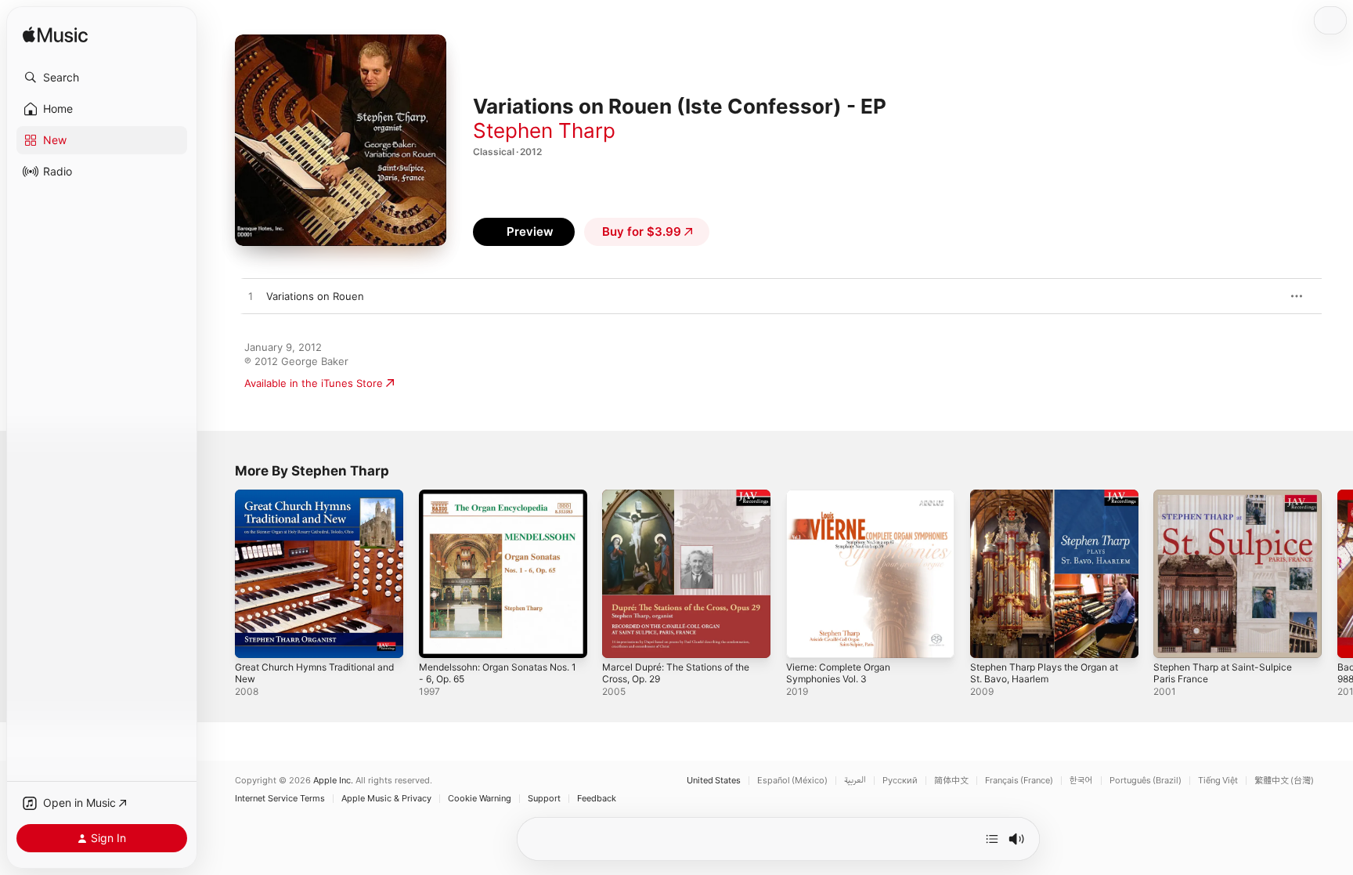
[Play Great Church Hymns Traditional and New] (254, 638)
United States (714, 780)
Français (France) (1019, 780)
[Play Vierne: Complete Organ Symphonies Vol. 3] (805, 638)
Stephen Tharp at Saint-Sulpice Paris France (1229, 502)
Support (544, 798)
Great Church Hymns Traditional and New (313, 502)
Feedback (596, 798)
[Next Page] (1337, 573)
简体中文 (951, 780)
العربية (855, 780)
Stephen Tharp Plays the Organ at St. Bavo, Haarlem (1053, 502)
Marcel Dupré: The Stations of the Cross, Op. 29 (685, 502)
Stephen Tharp (544, 130)
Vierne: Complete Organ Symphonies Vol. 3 (845, 502)
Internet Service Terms (280, 798)
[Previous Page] (219, 573)
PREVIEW (1263, 296)
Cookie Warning (479, 798)
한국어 (1081, 780)
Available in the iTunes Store (313, 383)
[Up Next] (992, 839)
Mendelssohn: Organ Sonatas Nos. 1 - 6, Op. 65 (491, 502)
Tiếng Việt (1218, 780)
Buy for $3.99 (641, 231)
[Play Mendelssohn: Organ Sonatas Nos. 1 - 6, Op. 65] (438, 638)
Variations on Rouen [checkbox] (315, 296)
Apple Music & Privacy (386, 798)
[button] (101, 77)
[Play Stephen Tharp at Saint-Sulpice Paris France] (1173, 638)
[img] (55, 36)
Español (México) (792, 780)
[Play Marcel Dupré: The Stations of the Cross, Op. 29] (621, 638)
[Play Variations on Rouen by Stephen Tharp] (250, 297)
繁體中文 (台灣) (1284, 780)
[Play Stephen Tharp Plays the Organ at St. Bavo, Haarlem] (989, 638)
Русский (900, 780)
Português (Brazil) (1145, 780)
